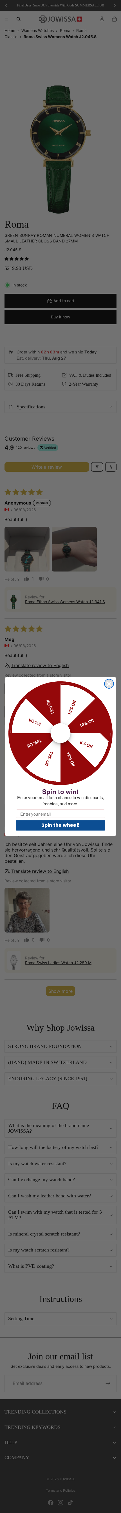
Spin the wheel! (60, 825)
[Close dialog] (109, 683)
